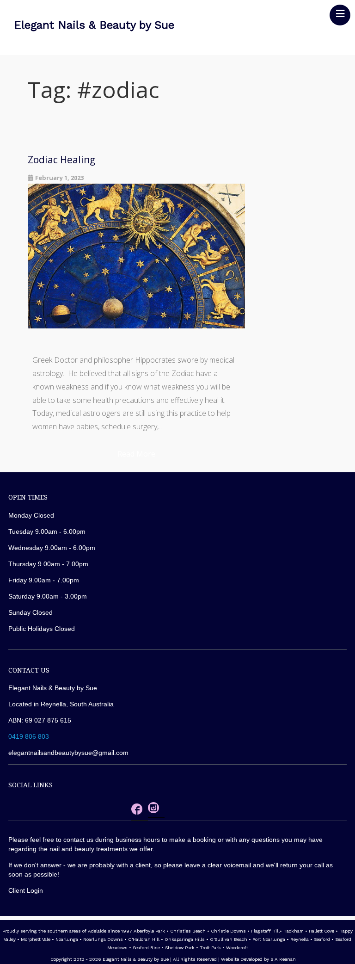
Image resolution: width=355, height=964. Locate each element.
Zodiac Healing (61, 160)
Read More (136, 454)
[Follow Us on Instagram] (153, 809)
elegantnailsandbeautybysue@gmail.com (68, 752)
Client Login (25, 890)
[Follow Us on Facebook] (136, 811)
